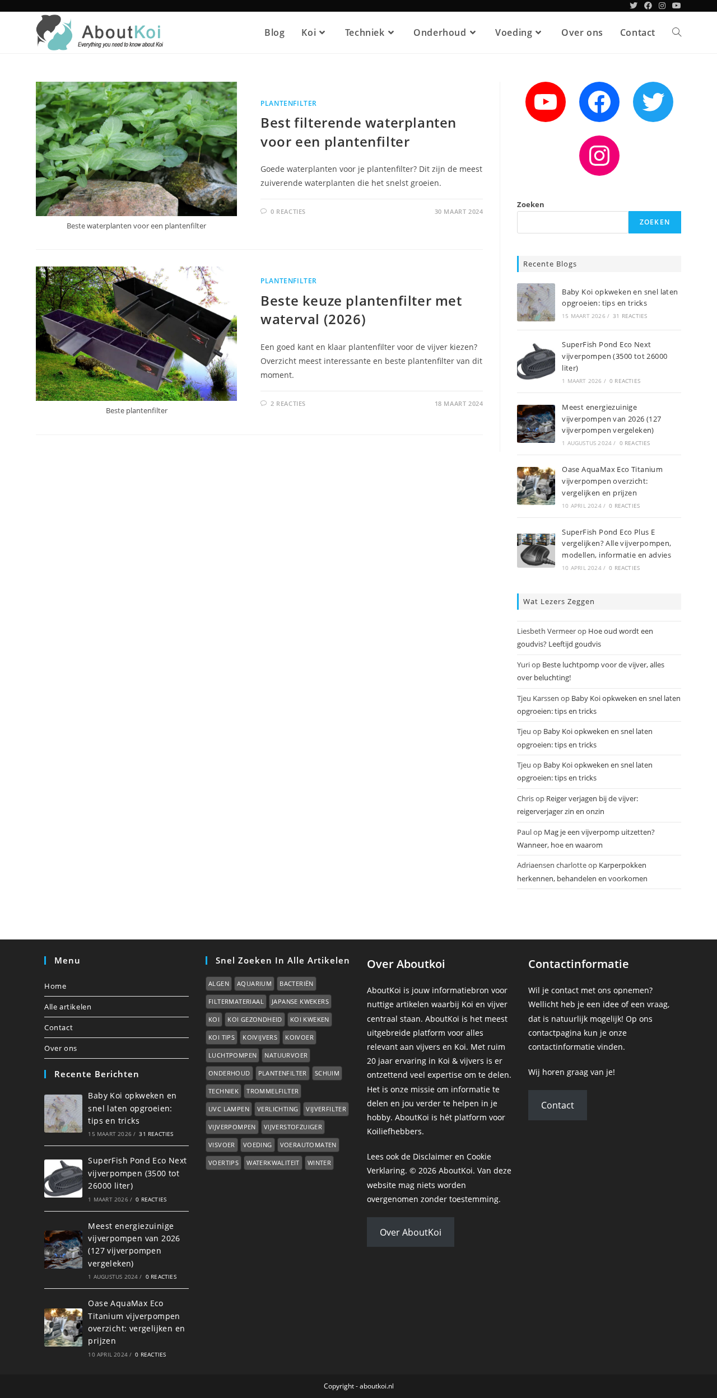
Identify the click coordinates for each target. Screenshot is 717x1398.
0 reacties (624, 381)
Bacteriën (297, 983)
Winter (319, 1162)
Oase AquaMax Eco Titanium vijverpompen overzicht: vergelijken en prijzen (612, 481)
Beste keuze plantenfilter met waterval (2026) (361, 310)
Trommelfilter (272, 1091)
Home (55, 986)
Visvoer (221, 1144)
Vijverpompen (232, 1127)
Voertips (223, 1162)
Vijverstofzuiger (293, 1127)
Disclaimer (433, 1156)
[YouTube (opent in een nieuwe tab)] (675, 5)
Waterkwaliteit (273, 1162)
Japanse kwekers (300, 1001)
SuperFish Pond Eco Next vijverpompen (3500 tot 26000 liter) (614, 356)
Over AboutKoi (410, 1232)
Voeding (257, 1144)
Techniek (223, 1091)
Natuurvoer (286, 1055)
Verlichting (277, 1109)
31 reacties (630, 316)
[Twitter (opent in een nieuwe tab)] (633, 5)
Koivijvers (260, 1037)
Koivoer (299, 1037)
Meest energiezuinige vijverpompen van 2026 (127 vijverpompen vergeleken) (611, 419)
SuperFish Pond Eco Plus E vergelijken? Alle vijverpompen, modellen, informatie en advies (616, 543)
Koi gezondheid (254, 1019)
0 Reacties (288, 211)
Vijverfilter (326, 1109)
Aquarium (254, 983)
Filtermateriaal (236, 1001)
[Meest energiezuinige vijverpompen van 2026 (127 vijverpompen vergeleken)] (536, 424)
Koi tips (221, 1037)
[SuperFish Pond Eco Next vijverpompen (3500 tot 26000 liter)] (536, 362)
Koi (214, 1019)
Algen (218, 983)
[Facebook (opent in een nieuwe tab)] (648, 5)
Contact (58, 1027)
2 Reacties (288, 403)
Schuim (327, 1073)
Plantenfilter (288, 103)
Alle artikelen (67, 1007)
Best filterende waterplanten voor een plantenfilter (358, 132)
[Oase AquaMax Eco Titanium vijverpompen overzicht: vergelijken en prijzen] (536, 486)
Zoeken (530, 204)
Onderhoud (229, 1073)
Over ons (60, 1048)
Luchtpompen (232, 1055)
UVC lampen (228, 1109)
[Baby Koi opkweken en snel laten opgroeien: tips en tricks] (536, 302)
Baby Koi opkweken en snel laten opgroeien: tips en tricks (132, 1108)
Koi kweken (309, 1019)
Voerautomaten (308, 1144)
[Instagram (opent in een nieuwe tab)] (662, 5)
